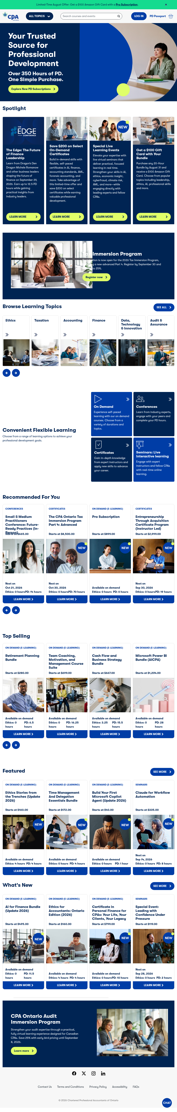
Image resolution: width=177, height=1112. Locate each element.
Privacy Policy (98, 1091)
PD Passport (158, 20)
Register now (94, 281)
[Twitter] (84, 1077)
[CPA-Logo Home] (11, 20)
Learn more (21, 1055)
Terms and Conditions (70, 1091)
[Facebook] (74, 1077)
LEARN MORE (17, 221)
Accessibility (119, 1091)
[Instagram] (93, 1077)
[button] (167, 1103)
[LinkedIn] (103, 1077)
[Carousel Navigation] (88, 377)
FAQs (136, 1091)
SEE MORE (160, 776)
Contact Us (45, 1091)
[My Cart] (171, 20)
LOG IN (138, 20)
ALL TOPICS (37, 20)
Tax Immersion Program (65, 4)
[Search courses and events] (118, 20)
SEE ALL (162, 311)
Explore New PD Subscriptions (31, 93)
